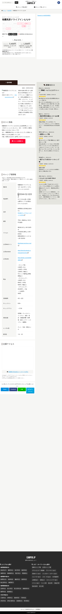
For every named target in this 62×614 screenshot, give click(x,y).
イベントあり (35, 583)
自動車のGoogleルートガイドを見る (18, 371)
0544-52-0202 (25, 195)
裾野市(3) (3, 591)
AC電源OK (55, 576)
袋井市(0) (24, 570)
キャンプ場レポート (41, 7)
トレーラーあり (36, 576)
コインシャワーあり (51, 580)
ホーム (4, 10)
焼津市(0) (10, 579)
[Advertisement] (17, 68)
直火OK (50, 583)
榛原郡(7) (11, 582)
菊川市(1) (17, 573)
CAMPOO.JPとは (29, 609)
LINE (22, 389)
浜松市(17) (3, 570)
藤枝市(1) (17, 579)
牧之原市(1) (4, 582)
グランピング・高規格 (38, 570)
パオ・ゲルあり (46, 576)
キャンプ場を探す (22, 7)
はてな (30, 390)
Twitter (5, 389)
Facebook (13, 389)
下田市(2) (23, 597)
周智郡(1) (24, 573)
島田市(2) (24, 579)
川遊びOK (56, 583)
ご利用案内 (37, 609)
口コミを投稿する (18, 141)
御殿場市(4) (26, 588)
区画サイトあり (36, 573)
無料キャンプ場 (36, 567)
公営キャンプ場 (46, 567)
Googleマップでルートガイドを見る (24, 214)
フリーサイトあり (51, 570)
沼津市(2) (3, 588)
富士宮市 (9, 10)
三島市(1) (3, 597)
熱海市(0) (16, 597)
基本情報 (9, 82)
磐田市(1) (10, 570)
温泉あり (42, 580)
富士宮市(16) (17, 588)
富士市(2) (9, 588)
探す (16, 2)
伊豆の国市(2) (11, 600)
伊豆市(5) (3, 600)
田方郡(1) (26, 600)
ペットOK (44, 583)
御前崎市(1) (10, 573)
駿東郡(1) (9, 591)
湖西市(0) (3, 573)
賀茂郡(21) (19, 600)
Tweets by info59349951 (44, 15)
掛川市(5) (17, 570)
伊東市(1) (9, 597)
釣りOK (41, 586)
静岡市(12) (3, 579)
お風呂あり (35, 580)
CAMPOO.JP (31, 3)
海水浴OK (35, 586)
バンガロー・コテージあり (49, 573)
